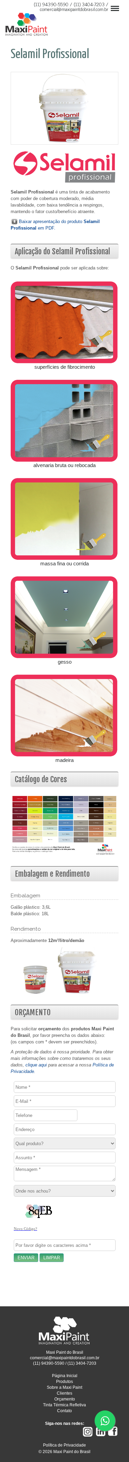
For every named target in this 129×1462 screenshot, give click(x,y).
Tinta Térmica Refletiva (64, 1405)
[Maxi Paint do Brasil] (64, 1343)
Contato (64, 1410)
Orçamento (64, 1399)
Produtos (64, 1381)
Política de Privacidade (64, 1445)
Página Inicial (64, 1375)
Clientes (64, 1393)
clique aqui (36, 1064)
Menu (112, 4)
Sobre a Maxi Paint (64, 1387)
